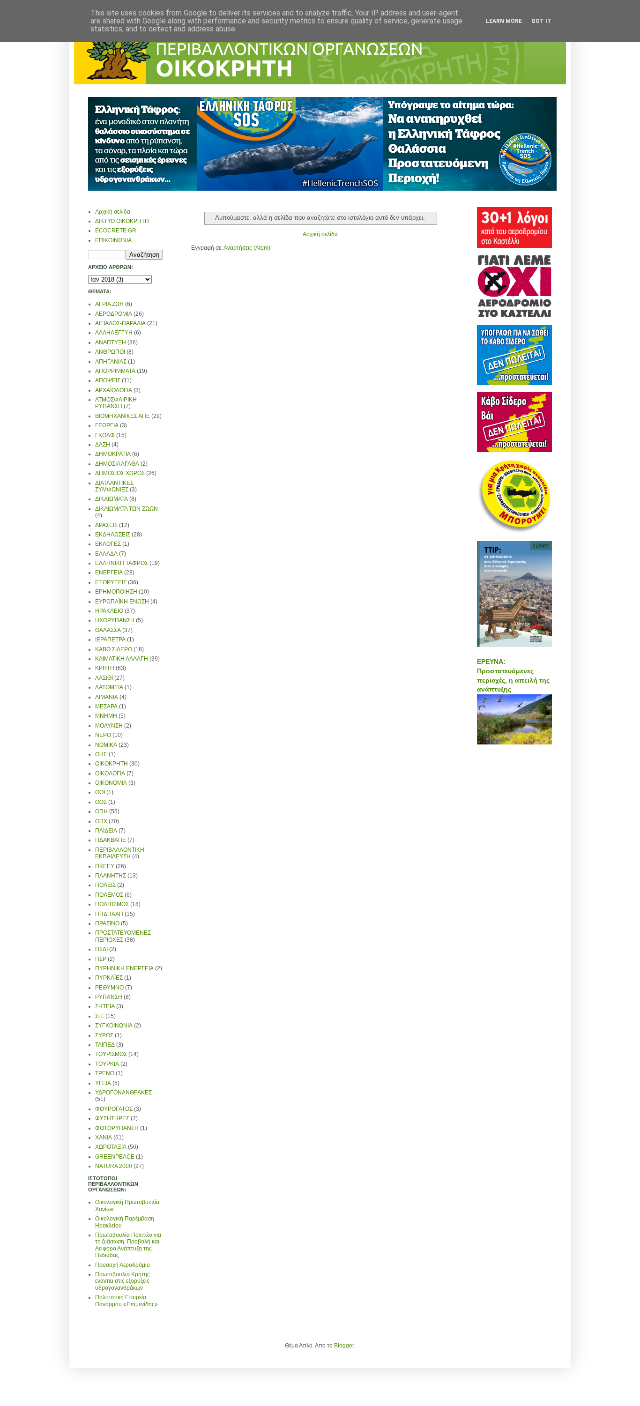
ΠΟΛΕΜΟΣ (109, 895)
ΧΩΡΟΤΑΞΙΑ (111, 1147)
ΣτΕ (99, 1016)
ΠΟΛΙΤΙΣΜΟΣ (112, 904)
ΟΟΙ (100, 792)
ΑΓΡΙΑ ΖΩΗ (109, 304)
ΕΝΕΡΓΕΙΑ (109, 572)
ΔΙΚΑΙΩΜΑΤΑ (111, 499)
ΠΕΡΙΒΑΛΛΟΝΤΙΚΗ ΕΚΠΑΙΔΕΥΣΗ (119, 853)
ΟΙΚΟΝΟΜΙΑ (111, 783)
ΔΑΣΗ (102, 444)
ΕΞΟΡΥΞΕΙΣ (111, 582)
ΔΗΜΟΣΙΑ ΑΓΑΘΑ (117, 464)
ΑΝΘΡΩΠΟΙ (110, 352)
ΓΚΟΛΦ (105, 435)
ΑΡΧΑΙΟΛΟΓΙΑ (113, 390)
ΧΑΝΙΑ (103, 1137)
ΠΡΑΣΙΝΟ (107, 923)
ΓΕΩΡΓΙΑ (107, 425)
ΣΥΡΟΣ (104, 1035)
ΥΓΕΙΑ (103, 1083)
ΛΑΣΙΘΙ (104, 678)
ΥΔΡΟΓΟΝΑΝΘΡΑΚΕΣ (123, 1092)
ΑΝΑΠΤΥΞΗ (110, 342)
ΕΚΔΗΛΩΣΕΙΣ (112, 534)
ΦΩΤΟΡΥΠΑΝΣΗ (117, 1128)
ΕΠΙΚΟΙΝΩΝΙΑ (113, 240)
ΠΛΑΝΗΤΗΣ (110, 875)
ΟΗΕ (101, 754)
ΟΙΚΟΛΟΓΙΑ (110, 773)
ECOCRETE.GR (115, 230)
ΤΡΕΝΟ (104, 1073)
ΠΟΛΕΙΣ (105, 885)
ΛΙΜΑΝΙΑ (106, 697)
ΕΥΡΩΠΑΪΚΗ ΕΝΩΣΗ (122, 601)
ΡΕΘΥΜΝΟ (109, 987)
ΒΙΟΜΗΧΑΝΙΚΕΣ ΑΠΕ (122, 416)
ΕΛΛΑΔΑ (106, 553)
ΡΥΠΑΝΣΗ (108, 997)
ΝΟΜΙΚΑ (106, 745)
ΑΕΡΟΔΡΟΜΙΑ (113, 314)
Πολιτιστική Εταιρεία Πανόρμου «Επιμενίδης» (126, 1300)
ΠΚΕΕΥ (104, 866)
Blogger (344, 1345)
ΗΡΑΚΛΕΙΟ (109, 611)
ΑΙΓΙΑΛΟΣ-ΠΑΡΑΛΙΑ (120, 323)
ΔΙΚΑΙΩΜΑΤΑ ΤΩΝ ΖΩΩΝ (126, 509)
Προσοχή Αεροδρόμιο (122, 1265)
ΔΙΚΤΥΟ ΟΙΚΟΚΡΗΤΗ (122, 221)
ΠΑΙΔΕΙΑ (106, 830)
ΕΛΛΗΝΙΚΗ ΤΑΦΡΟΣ (121, 563)
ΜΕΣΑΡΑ (106, 706)
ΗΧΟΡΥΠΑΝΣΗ (114, 620)
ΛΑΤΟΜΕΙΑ (109, 687)
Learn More (504, 21)
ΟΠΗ (101, 811)
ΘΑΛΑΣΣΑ (108, 630)
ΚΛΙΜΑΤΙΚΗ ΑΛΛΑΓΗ (121, 658)
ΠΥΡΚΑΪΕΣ (109, 978)
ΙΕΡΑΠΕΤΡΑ (110, 639)
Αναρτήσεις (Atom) (246, 248)
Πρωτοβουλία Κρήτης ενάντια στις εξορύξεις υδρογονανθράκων (122, 1281)
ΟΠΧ (101, 821)
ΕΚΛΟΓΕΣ (108, 544)
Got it (541, 21)
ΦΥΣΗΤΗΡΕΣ (112, 1118)
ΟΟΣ (101, 802)
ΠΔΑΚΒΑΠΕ (110, 840)
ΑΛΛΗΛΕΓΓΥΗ (114, 332)
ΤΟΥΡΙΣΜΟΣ (111, 1054)
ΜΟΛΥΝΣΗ (109, 725)
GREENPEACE (114, 1156)
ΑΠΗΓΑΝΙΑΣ (111, 361)
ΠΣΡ (100, 959)
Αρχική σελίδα (320, 234)
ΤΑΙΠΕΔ (105, 1044)
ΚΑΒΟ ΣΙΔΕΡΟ (113, 649)
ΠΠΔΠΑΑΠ (109, 914)
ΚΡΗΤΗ (104, 668)
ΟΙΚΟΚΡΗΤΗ (111, 763)
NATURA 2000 (113, 1166)
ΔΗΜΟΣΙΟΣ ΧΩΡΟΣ (120, 473)
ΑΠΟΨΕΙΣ (107, 380)
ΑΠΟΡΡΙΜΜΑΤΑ (115, 371)
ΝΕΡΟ (103, 735)
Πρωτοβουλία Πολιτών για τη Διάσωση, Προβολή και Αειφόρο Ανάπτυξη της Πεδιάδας (128, 1245)
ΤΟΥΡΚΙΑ (107, 1064)
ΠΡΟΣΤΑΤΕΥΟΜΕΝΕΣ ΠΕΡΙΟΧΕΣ (123, 936)
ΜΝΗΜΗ (106, 716)
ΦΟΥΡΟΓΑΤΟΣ (114, 1109)
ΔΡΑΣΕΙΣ (106, 525)
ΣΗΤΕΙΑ (105, 1006)
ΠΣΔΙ (101, 949)
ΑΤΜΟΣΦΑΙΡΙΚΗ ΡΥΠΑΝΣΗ (116, 402)
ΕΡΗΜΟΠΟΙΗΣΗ (116, 591)
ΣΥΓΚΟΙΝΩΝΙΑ (114, 1025)
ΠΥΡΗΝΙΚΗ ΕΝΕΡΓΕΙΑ (124, 968)
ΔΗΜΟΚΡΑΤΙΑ (113, 454)
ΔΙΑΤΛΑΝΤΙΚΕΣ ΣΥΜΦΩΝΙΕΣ (114, 486)
